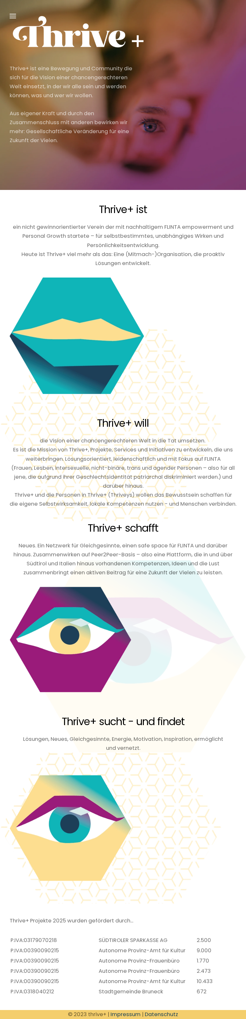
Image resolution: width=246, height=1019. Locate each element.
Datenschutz (161, 1014)
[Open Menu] (13, 16)
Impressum (126, 1014)
